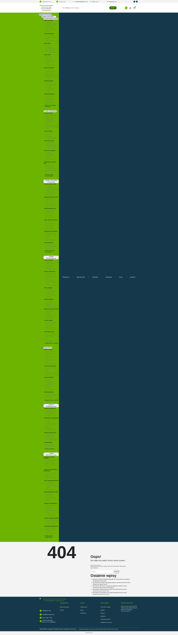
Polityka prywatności (105, 619)
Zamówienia (83, 613)
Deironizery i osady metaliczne (52, 40)
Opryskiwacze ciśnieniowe (51, 146)
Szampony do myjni (49, 120)
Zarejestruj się (83, 607)
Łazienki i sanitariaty (49, 263)
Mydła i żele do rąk (49, 311)
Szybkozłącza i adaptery (50, 138)
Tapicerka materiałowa (50, 71)
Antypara (47, 63)
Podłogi (47, 354)
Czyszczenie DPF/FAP (50, 497)
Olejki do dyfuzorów (49, 446)
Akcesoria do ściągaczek (50, 205)
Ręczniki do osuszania (50, 213)
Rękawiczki (47, 244)
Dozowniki (47, 236)
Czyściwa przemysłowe (50, 322)
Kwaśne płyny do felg (50, 50)
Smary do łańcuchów (50, 484)
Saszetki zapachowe (49, 434)
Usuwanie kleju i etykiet (50, 477)
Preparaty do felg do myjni (51, 125)
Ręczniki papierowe (49, 324)
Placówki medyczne (49, 335)
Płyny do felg (48, 45)
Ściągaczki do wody (49, 166)
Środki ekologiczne (49, 363)
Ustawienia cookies (89, 632)
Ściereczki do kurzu (49, 382)
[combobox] (84, 8)
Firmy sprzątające (49, 340)
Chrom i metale (48, 99)
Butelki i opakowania (49, 239)
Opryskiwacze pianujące (50, 147)
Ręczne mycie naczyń (50, 273)
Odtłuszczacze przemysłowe (51, 474)
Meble (46, 361)
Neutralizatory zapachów (50, 395)
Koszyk (82, 610)
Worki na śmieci (48, 384)
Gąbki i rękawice (49, 215)
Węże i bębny (48, 134)
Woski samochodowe (50, 87)
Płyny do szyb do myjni (50, 168)
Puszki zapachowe (49, 413)
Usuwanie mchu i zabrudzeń (51, 374)
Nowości (95, 277)
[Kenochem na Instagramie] (137, 1)
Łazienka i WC (48, 353)
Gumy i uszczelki (49, 97)
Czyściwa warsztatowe (50, 463)
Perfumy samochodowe (50, 410)
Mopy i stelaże (48, 221)
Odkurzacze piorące (49, 154)
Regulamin (103, 616)
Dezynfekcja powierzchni (50, 528)
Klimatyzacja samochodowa (51, 74)
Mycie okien (48, 379)
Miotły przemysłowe (49, 192)
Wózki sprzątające (49, 226)
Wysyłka (103, 610)
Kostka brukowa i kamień (50, 367)
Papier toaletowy (49, 325)
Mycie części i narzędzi (50, 460)
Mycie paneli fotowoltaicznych (51, 372)
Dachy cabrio (48, 100)
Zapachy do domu (49, 397)
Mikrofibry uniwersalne (50, 210)
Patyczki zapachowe (49, 436)
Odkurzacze (48, 152)
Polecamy (108, 277)
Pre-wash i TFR (48, 25)
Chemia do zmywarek (50, 275)
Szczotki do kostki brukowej (51, 187)
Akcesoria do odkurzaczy (50, 159)
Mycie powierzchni (49, 265)
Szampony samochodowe (51, 24)
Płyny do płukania (49, 293)
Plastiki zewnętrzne (49, 95)
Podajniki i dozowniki (50, 327)
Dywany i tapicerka (49, 359)
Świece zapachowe (49, 438)
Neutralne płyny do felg (50, 48)
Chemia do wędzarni (50, 513)
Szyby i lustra (48, 356)
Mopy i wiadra (48, 387)
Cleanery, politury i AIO (50, 84)
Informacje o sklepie (105, 607)
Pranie (46, 358)
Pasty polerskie (48, 82)
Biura (46, 338)
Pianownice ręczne (49, 142)
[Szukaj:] (102, 571)
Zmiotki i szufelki (49, 194)
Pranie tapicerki (48, 302)
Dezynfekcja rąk (48, 316)
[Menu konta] (130, 7)
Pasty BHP (47, 312)
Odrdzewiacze (48, 476)
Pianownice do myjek (50, 144)
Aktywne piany (48, 22)
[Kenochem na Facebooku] (135, 1)
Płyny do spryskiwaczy (50, 65)
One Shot (47, 421)
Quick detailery (48, 86)
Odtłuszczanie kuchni (50, 280)
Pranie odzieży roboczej (50, 294)
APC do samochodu (49, 27)
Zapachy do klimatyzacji (50, 415)
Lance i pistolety (49, 133)
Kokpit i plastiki (48, 69)
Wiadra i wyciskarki (49, 225)
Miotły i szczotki (48, 386)
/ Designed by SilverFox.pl (69, 629)
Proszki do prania (49, 289)
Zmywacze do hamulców (50, 472)
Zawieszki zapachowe (50, 411)
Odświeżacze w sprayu (50, 419)
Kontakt (132, 277)
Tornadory (47, 157)
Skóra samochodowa (50, 73)
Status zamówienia (64, 607)
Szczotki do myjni (49, 165)
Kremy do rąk (48, 314)
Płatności (103, 613)
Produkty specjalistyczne (50, 533)
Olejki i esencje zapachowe (51, 439)
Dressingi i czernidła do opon (51, 52)
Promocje (66, 277)
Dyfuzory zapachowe (50, 444)
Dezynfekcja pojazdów (50, 523)
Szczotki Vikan (48, 186)
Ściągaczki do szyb (49, 199)
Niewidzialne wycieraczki (50, 60)
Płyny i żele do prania (50, 291)
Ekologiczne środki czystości (51, 268)
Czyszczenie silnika (49, 102)
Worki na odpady (49, 228)
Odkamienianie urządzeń (50, 285)
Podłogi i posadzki (49, 262)
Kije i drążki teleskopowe (50, 223)
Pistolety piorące (49, 155)
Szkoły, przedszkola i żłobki (51, 333)
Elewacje (47, 369)
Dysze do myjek (48, 136)
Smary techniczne (49, 482)
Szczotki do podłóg (49, 191)
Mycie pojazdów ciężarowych (51, 520)
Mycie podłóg (48, 381)
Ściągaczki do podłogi (50, 200)
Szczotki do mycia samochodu (52, 189)
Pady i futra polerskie (50, 217)
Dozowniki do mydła (49, 317)
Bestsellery (81, 277)
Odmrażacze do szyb (50, 61)
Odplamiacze (48, 296)
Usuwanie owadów (49, 35)
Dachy (46, 371)
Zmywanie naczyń (49, 389)
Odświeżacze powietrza (50, 394)
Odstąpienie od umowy (106, 622)
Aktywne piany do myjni (50, 115)
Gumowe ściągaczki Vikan (51, 204)
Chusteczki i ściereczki (50, 329)
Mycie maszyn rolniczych (50, 505)
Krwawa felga (48, 47)
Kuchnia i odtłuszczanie (50, 351)
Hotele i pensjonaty (49, 337)
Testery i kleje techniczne (50, 489)
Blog (121, 277)
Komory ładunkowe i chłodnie (51, 521)
